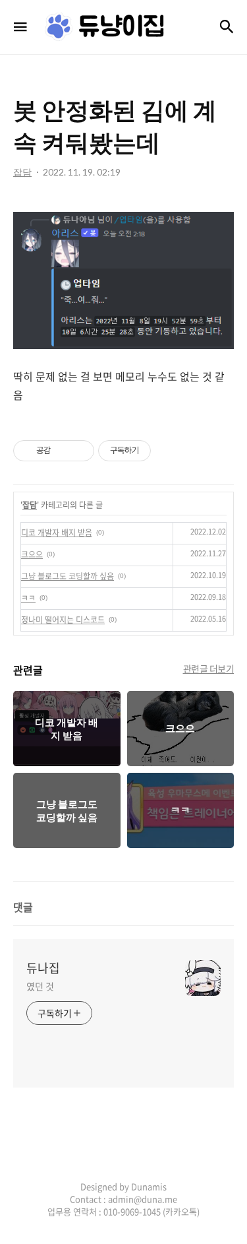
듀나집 (43, 968)
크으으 (32, 554)
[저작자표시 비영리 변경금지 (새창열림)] (168, 450)
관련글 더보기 (208, 668)
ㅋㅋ (28, 598)
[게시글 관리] (79, 451)
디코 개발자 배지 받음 (56, 533)
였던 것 (40, 986)
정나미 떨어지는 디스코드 (63, 620)
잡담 (29, 505)
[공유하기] (63, 451)
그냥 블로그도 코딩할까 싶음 (67, 576)
